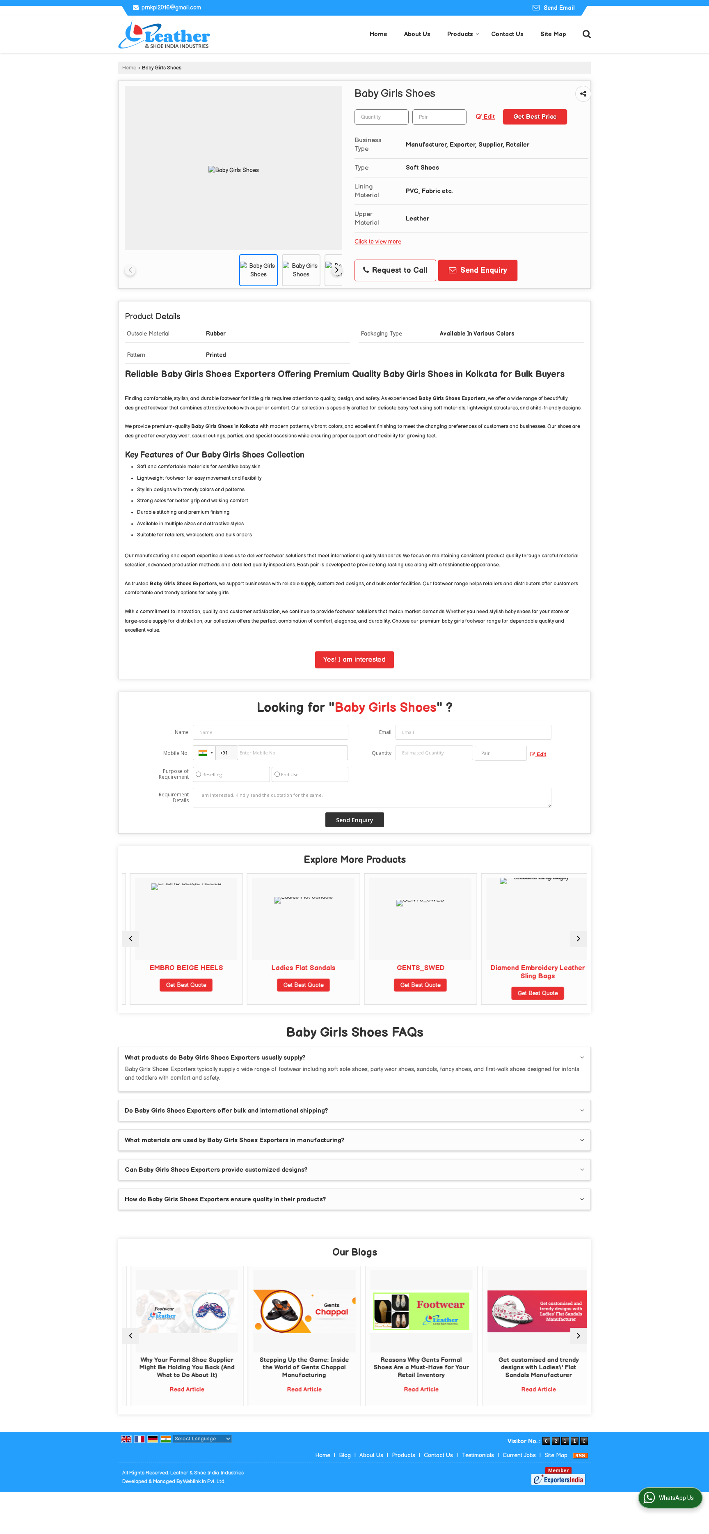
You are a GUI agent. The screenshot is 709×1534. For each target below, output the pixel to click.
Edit (488, 117)
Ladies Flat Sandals (296, 968)
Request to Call (399, 270)
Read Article (179, 1389)
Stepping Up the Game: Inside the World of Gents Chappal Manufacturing (296, 1367)
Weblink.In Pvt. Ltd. (204, 1482)
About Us (417, 34)
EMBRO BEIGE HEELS (178, 968)
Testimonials (478, 1455)
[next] (337, 270)
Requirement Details (174, 797)
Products (460, 34)
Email (385, 732)
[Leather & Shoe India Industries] (164, 34)
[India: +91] (204, 752)
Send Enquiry (482, 270)
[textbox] (439, 117)
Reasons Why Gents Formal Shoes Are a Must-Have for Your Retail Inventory (413, 1367)
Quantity (381, 753)
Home (378, 34)
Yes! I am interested (354, 659)
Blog (345, 1455)
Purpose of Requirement (174, 774)
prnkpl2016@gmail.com (171, 7)
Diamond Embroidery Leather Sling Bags (530, 972)
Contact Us (507, 34)
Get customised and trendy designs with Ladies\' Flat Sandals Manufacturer (530, 1367)
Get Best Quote (179, 985)
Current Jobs (519, 1455)
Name (182, 732)
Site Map (553, 34)
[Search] (586, 33)
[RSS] (580, 1455)
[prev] (130, 270)
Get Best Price (535, 117)
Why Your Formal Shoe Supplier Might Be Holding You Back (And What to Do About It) (178, 1367)
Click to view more (377, 242)
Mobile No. (176, 753)
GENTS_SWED (413, 968)
